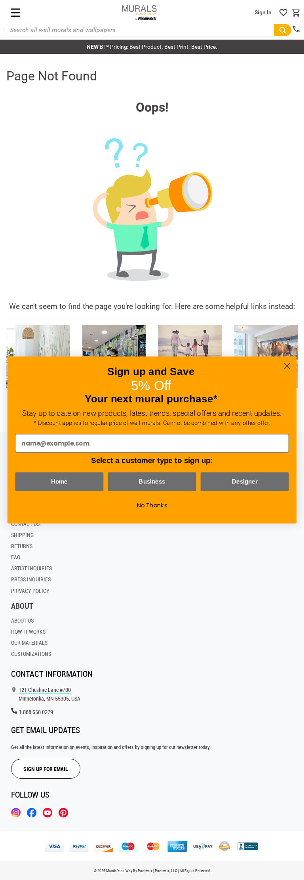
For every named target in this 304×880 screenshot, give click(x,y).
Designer (245, 481)
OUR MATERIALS (29, 642)
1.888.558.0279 (36, 712)
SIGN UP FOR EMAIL (45, 769)
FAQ (16, 557)
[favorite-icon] (283, 12)
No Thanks (152, 505)
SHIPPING (22, 535)
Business (152, 481)
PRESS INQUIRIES (31, 579)
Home (59, 481)
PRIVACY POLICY (30, 590)
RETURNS (21, 546)
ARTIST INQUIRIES (31, 568)
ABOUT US (22, 620)
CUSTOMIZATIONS (31, 653)
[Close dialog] (287, 366)
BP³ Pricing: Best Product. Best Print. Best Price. (152, 47)
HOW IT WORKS (28, 631)
